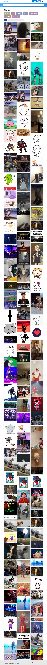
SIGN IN (39, 1)
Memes (20, 19)
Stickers (15, 19)
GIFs (9, 19)
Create (35, 1)
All (5, 19)
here (18, 663)
